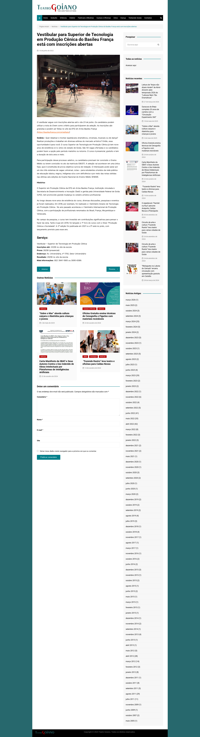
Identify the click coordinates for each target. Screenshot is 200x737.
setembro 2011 (132, 688)
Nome (40, 420)
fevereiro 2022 (131, 435)
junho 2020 (130, 489)
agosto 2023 (131, 359)
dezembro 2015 (132, 570)
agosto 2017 (131, 543)
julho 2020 (130, 483)
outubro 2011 (131, 683)
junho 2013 (130, 640)
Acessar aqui (131, 65)
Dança (123, 18)
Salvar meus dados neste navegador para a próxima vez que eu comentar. (68, 451)
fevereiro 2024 (131, 327)
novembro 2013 (132, 634)
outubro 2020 (131, 472)
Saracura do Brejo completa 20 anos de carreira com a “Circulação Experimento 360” (150, 112)
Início (45, 18)
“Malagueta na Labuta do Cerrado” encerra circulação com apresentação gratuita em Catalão (151, 271)
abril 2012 (130, 656)
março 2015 (131, 602)
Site (38, 441)
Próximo (112, 269)
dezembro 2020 (132, 462)
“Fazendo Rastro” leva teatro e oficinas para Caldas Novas (99, 362)
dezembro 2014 (132, 618)
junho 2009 (130, 710)
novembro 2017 (132, 537)
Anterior (45, 269)
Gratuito (54, 18)
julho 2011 (130, 699)
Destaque (93, 356)
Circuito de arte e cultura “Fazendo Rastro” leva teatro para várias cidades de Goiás (151, 227)
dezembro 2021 (132, 445)
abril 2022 (130, 424)
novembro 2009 (132, 705)
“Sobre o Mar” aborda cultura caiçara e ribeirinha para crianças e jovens (56, 316)
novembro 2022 (132, 397)
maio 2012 (130, 651)
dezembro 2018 (132, 526)
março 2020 (131, 494)
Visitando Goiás (135, 18)
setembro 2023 (132, 354)
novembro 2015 (132, 575)
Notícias (43, 309)
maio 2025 (130, 305)
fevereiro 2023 (131, 381)
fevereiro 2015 (131, 607)
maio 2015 (130, 597)
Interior (72, 18)
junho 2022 (130, 413)
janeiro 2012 (131, 672)
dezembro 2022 (132, 391)
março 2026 (131, 300)
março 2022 (131, 429)
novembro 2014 (132, 624)
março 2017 (131, 548)
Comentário (42, 397)
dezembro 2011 (132, 678)
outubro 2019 (131, 505)
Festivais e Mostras (86, 18)
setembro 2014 (132, 629)
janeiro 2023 (131, 386)
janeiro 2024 (131, 332)
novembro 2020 (132, 467)
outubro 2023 (131, 348)
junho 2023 (130, 370)
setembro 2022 (132, 408)
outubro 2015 (131, 580)
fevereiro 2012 (131, 667)
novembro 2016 (132, 553)
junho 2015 (130, 591)
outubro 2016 (131, 559)
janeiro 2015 (131, 613)
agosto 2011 (131, 694)
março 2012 (131, 661)
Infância (63, 18)
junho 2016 (130, 564)
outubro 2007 (131, 715)
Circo (116, 18)
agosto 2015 (131, 586)
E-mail (40, 430)
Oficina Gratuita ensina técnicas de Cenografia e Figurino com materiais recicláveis (99, 316)
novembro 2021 (132, 451)
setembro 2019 (132, 510)
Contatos (148, 18)
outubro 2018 (131, 532)
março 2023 (131, 375)
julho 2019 (130, 521)
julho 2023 (130, 364)
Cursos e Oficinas (104, 18)
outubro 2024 (131, 311)
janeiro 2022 (131, 440)
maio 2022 (130, 418)
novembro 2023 (132, 343)
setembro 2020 (132, 478)
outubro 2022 (131, 402)
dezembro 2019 (132, 499)
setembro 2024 (132, 316)
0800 (85, 356)
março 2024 (131, 321)
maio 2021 (130, 456)
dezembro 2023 (132, 337)
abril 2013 (130, 645)
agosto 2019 (131, 516)
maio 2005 (130, 721)
